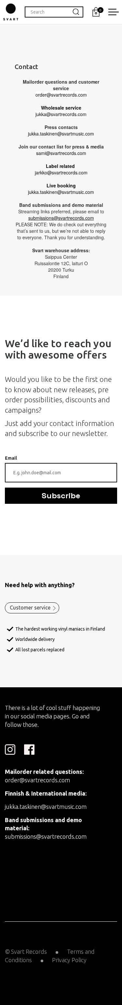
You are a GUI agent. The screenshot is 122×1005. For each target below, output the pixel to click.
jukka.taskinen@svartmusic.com (46, 806)
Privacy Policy (69, 960)
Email (11, 458)
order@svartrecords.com (37, 780)
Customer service (30, 607)
